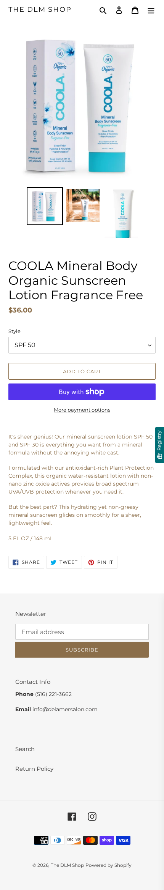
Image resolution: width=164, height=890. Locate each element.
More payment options (82, 410)
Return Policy (34, 768)
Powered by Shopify (108, 865)
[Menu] (151, 10)
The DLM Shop (40, 10)
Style (14, 331)
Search (25, 749)
